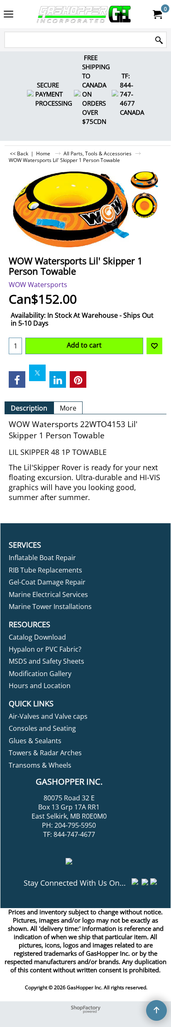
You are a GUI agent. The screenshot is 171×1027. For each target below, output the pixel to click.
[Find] (159, 40)
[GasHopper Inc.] (84, 14)
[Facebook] (17, 379)
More (68, 408)
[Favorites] (154, 346)
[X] (37, 373)
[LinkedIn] (57, 379)
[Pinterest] (78, 379)
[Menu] (8, 15)
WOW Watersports (38, 284)
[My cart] (157, 14)
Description (29, 408)
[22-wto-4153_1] (145, 205)
